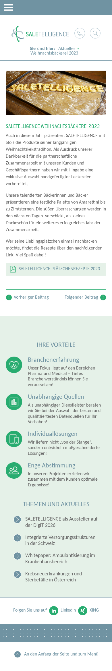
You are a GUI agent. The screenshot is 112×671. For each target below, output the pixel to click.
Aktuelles (66, 49)
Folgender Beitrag (81, 297)
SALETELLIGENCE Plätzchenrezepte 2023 (59, 269)
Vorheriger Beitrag (31, 297)
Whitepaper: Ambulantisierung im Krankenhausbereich (60, 559)
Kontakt (79, 33)
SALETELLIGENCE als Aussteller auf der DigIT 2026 (61, 522)
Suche (95, 33)
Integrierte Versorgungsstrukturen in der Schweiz (60, 541)
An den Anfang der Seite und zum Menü (61, 654)
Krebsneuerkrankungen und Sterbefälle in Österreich (53, 577)
